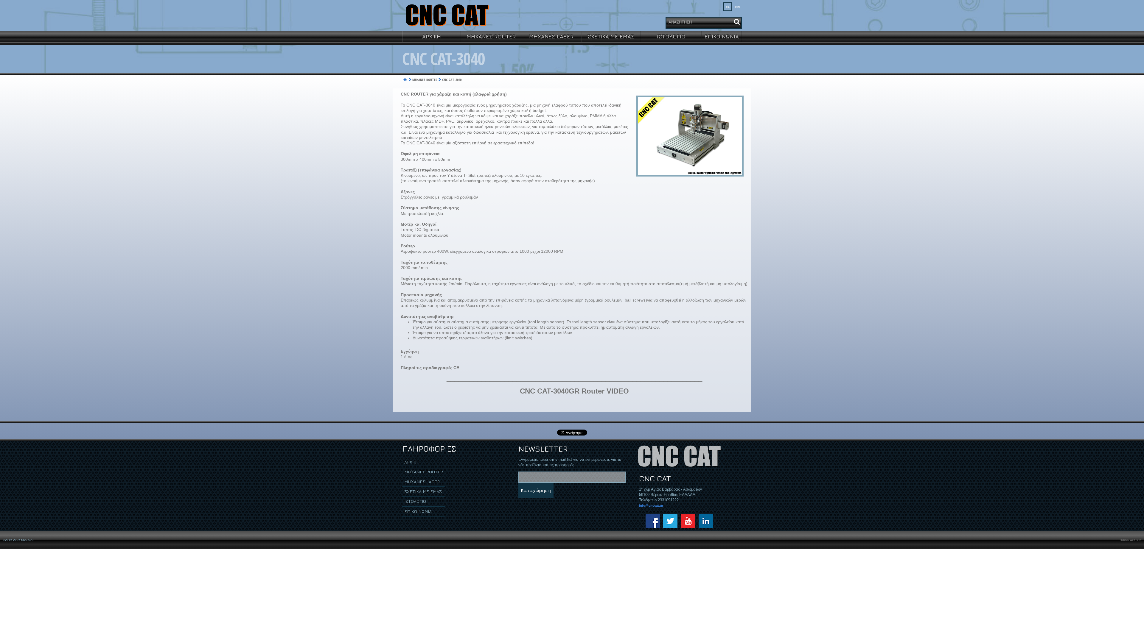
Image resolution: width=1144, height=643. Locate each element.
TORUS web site (1130, 540)
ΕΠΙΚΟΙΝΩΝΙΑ (722, 36)
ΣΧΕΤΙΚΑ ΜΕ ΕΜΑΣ (611, 36)
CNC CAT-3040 (451, 79)
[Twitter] (670, 521)
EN (737, 7)
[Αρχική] (405, 80)
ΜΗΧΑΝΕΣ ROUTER (491, 36)
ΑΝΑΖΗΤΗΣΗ (680, 22)
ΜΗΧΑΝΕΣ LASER (551, 36)
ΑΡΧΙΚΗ (431, 36)
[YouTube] (688, 521)
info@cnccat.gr (651, 505)
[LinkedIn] (706, 521)
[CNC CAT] (447, 15)
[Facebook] (653, 521)
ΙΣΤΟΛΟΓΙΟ (671, 36)
